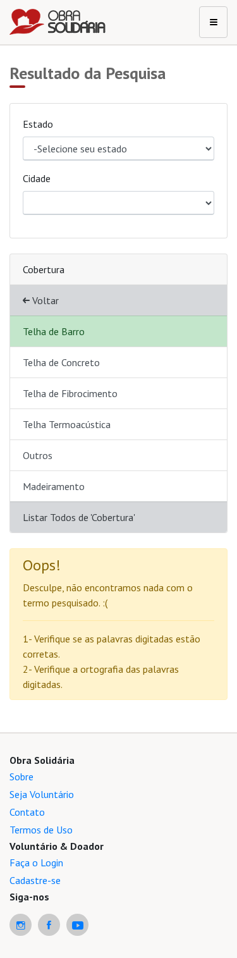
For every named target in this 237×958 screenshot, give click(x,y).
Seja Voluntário (41, 794)
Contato (27, 812)
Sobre (21, 776)
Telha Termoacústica (67, 424)
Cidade (37, 178)
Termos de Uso (41, 829)
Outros (37, 455)
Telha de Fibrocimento (70, 393)
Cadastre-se (35, 880)
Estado (38, 124)
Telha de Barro (54, 331)
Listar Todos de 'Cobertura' (79, 517)
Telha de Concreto (61, 362)
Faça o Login (36, 862)
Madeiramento (54, 486)
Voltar (44, 300)
